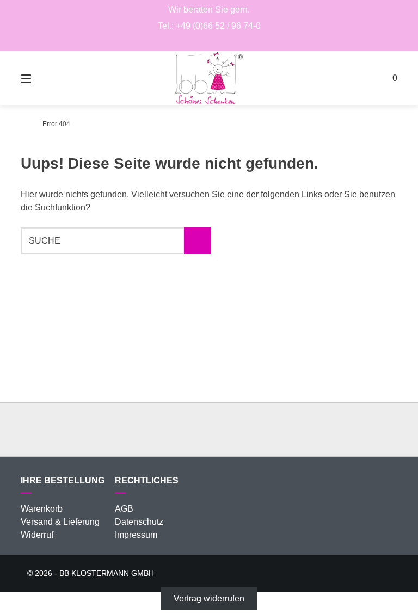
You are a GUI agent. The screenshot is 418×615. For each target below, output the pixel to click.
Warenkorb (42, 508)
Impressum (136, 534)
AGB (124, 508)
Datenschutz (139, 521)
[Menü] (45, 78)
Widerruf (37, 534)
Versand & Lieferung (60, 521)
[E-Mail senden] (209, 41)
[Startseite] (209, 78)
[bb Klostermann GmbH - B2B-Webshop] (24, 124)
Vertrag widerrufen (209, 598)
